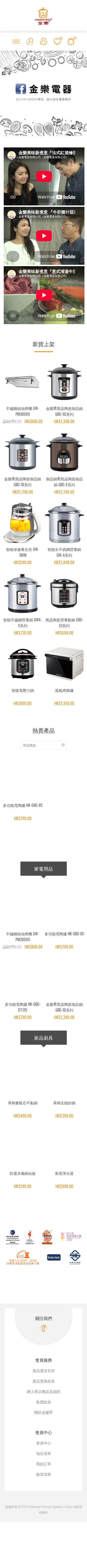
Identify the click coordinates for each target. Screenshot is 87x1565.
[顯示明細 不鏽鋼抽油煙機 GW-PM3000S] (23, 382)
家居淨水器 (64, 1173)
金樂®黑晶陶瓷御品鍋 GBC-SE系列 (22, 481)
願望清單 (43, 1474)
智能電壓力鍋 (23, 690)
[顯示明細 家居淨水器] (64, 1147)
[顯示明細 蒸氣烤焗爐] (64, 664)
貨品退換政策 (43, 1381)
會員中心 (43, 1443)
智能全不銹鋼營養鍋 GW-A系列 (64, 552)
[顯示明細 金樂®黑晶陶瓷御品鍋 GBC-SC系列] (64, 382)
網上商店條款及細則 (43, 1391)
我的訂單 (43, 1463)
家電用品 (43, 868)
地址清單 (43, 1453)
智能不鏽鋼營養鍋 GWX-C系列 (22, 622)
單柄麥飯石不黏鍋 (23, 1102)
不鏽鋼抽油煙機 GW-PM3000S (22, 411)
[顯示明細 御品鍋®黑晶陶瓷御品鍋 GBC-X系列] (64, 452)
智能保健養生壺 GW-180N (22, 552)
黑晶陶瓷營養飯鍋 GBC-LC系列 (64, 622)
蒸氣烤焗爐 (64, 690)
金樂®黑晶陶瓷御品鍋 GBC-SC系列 (64, 411)
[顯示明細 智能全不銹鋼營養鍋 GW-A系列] (64, 523)
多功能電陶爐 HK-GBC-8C (22, 805)
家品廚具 (43, 1037)
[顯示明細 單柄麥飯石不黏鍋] (23, 1076)
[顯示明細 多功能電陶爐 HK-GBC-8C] (23, 779)
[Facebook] (43, 1328)
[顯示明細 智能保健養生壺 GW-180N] (23, 523)
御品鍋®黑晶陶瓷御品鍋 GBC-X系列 (64, 481)
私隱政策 (43, 1402)
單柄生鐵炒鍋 (64, 1102)
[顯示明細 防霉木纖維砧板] (23, 1147)
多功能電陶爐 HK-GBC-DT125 (23, 1007)
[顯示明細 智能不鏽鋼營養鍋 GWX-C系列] (23, 593)
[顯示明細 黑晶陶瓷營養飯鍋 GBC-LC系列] (64, 593)
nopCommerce (49, 1501)
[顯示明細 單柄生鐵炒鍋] (64, 1076)
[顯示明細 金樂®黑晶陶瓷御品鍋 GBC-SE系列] (23, 452)
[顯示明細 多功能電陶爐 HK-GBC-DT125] (23, 978)
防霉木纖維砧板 (23, 1173)
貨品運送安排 (43, 1370)
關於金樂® (43, 1412)
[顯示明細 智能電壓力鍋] (23, 664)
